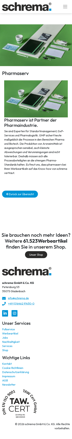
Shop (5, 350)
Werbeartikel (10, 333)
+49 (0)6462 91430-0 (21, 303)
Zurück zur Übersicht (21, 194)
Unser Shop (36, 254)
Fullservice (8, 329)
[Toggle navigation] (65, 6)
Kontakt (7, 363)
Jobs (5, 337)
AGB (5, 380)
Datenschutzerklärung (15, 372)
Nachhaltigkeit (11, 342)
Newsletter (9, 384)
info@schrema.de (18, 298)
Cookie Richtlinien (12, 368)
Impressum (8, 376)
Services (7, 346)
